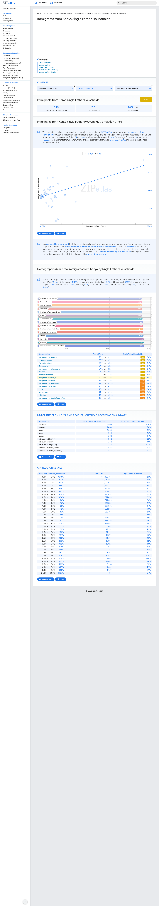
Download (147, 150)
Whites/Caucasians (46, 375)
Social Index (48, 13)
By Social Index (8, 28)
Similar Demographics (46, 67)
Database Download (9, 8)
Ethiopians (42, 395)
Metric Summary (45, 63)
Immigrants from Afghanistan (49, 369)
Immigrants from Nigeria (47, 386)
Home (39, 13)
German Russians (45, 360)
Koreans (42, 372)
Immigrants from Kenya (83, 13)
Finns (41, 389)
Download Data (47, 233)
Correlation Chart (45, 65)
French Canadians (45, 363)
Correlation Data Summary (48, 70)
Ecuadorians (43, 366)
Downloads (58, 3)
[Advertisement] (65, 39)
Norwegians (43, 392)
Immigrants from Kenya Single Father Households (110, 13)
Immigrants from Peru (47, 381)
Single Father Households (63, 13)
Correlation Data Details (47, 72)
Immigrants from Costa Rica (49, 383)
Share (62, 233)
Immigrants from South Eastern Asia (52, 398)
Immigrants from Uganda (48, 357)
